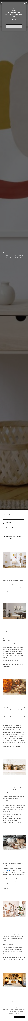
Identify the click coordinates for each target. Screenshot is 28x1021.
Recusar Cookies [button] (8, 1016)
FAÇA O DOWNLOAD (14, 26)
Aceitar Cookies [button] (19, 1016)
